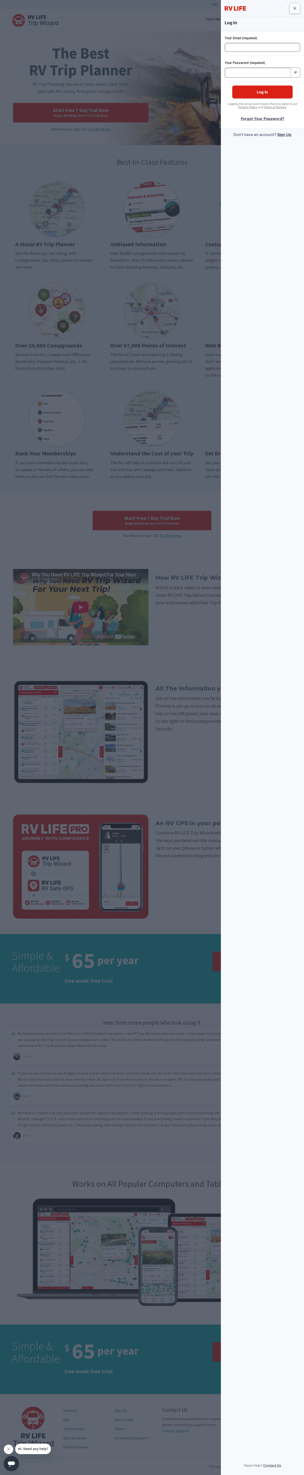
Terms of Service (275, 107)
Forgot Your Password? (262, 118)
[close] (294, 8)
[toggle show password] (295, 72)
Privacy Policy (247, 107)
